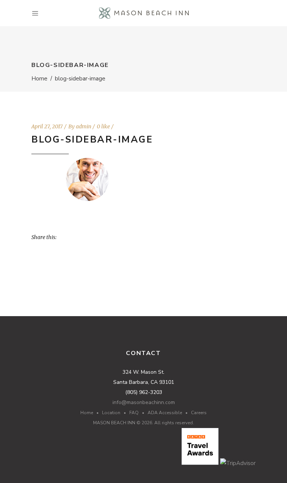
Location (111, 413)
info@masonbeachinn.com (143, 402)
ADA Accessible (165, 413)
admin (83, 126)
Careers (199, 413)
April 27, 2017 (47, 126)
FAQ (134, 413)
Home (39, 78)
